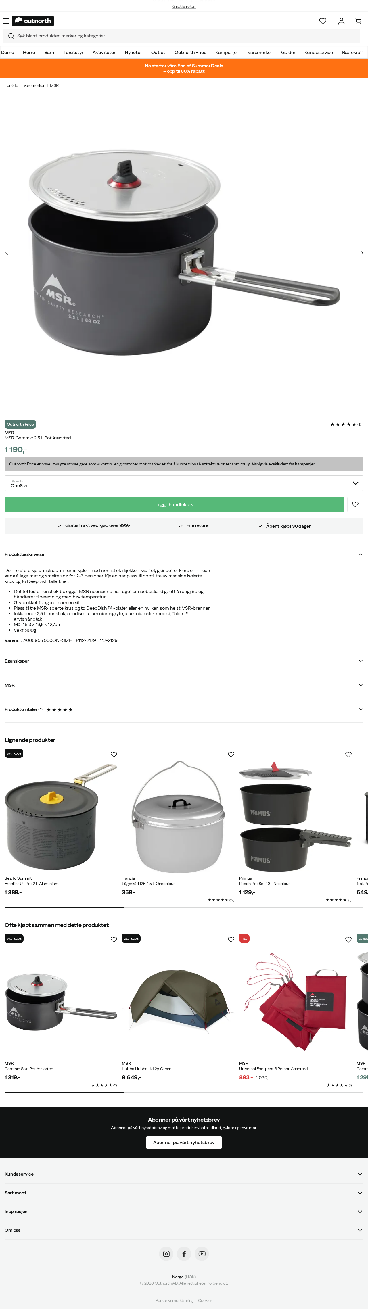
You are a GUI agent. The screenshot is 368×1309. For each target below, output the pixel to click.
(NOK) (184, 1277)
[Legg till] (355, 504)
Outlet (158, 52)
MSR (54, 85)
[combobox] (181, 36)
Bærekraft (353, 52)
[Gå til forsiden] (33, 21)
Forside (11, 85)
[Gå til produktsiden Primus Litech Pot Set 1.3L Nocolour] (295, 817)
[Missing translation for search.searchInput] (8, 35)
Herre (29, 52)
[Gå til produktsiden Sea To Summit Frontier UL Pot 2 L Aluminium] (61, 817)
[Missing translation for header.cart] (358, 21)
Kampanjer (226, 52)
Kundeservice (318, 52)
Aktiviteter (104, 52)
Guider (288, 52)
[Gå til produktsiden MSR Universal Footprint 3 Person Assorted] (295, 1002)
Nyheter (133, 52)
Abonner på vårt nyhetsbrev (184, 1142)
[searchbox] (187, 36)
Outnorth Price (190, 52)
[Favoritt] (322, 21)
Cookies (205, 1300)
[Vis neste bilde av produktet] (361, 252)
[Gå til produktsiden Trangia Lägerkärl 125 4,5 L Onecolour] (178, 817)
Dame (7, 52)
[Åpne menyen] (6, 21)
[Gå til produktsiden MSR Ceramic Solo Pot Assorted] (61, 1002)
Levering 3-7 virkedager (184, 11)
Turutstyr (73, 52)
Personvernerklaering (175, 1300)
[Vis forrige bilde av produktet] (6, 252)
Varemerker (260, 52)
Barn (49, 52)
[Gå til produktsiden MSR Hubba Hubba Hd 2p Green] (178, 1002)
